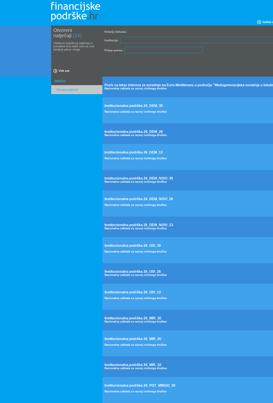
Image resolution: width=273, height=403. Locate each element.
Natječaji (60, 80)
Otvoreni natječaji (67, 89)
